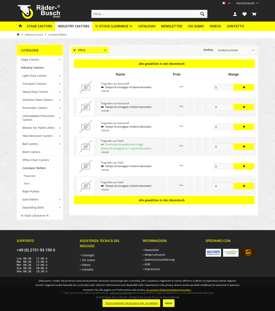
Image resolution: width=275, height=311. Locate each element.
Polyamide (29, 176)
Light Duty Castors (34, 75)
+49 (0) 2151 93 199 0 (36, 250)
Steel (26, 183)
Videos (215, 26)
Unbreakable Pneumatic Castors (38, 118)
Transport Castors (34, 84)
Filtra (81, 50)
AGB (147, 264)
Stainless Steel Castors (37, 100)
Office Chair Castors (35, 160)
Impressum (152, 269)
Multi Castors (31, 152)
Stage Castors (30, 59)
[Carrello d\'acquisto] (254, 14)
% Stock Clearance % (35, 215)
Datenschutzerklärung (160, 259)
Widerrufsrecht (155, 255)
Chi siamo (196, 26)
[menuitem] (245, 3)
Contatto (235, 26)
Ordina (208, 50)
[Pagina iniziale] (20, 26)
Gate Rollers (30, 199)
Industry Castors (32, 67)
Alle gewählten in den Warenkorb (162, 64)
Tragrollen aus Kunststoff (115, 83)
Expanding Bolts (33, 207)
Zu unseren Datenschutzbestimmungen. (168, 289)
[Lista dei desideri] (244, 14)
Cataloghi (147, 26)
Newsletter (171, 26)
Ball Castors (30, 144)
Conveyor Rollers (34, 168)
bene (168, 303)
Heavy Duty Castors (35, 92)
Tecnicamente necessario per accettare (131, 303)
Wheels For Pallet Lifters (38, 128)
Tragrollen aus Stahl (112, 141)
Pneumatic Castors (35, 108)
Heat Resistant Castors (37, 136)
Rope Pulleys (30, 191)
